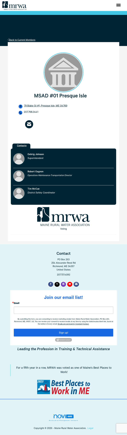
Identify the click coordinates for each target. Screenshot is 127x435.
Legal (90, 428)
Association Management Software (63, 420)
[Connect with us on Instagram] (63, 284)
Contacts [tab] (21, 146)
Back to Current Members (22, 40)
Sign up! (63, 332)
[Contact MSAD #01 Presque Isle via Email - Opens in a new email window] (29, 124)
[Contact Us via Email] (76, 284)
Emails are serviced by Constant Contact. (73, 324)
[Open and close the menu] (75, 5)
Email (16, 303)
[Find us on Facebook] (51, 284)
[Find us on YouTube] (70, 284)
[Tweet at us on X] (57, 284)
